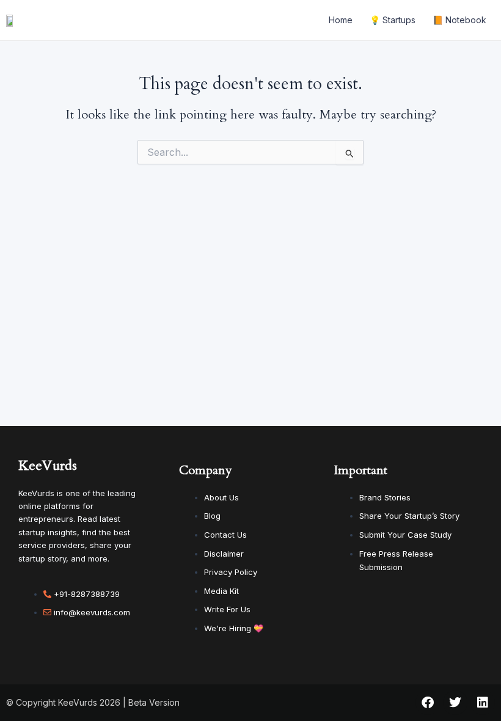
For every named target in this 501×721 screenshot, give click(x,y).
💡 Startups (392, 20)
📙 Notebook (459, 20)
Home (341, 20)
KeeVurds (47, 465)
